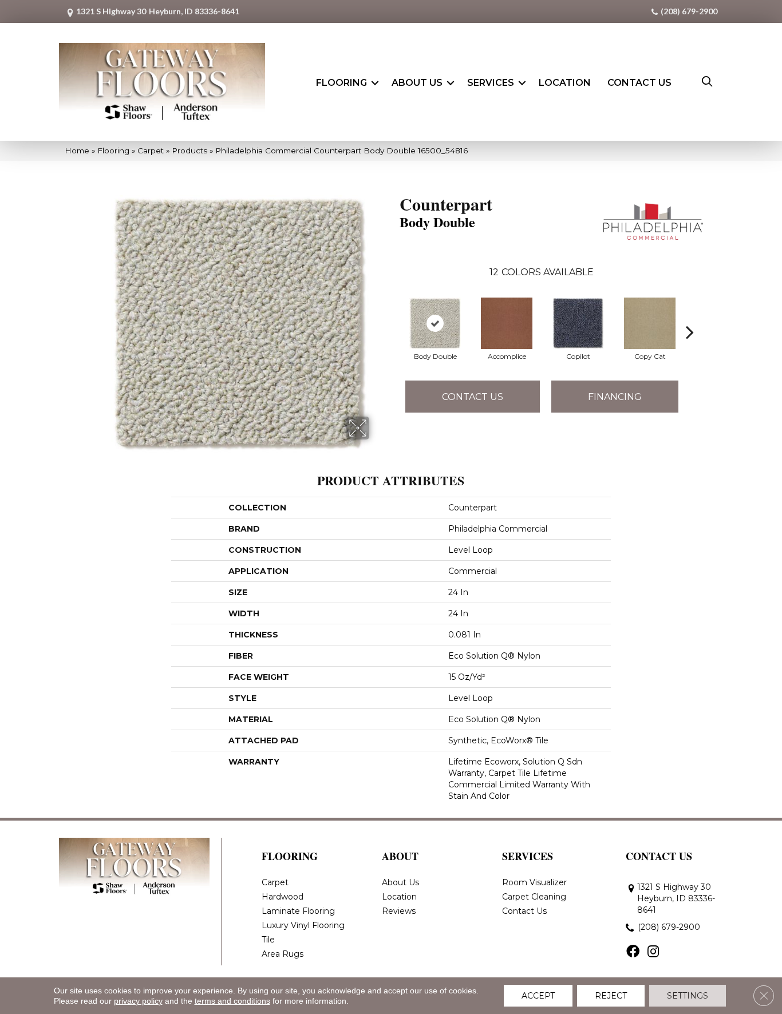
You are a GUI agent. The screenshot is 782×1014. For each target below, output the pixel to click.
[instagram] (653, 952)
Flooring (341, 82)
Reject (611, 996)
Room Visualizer (534, 882)
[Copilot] (578, 323)
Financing (615, 396)
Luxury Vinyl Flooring (303, 925)
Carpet (150, 150)
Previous (393, 314)
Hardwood (282, 897)
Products (189, 150)
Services (490, 82)
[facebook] (632, 952)
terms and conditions (232, 1000)
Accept (538, 996)
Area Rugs (282, 954)
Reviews (399, 911)
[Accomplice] (506, 323)
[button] (375, 83)
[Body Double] (435, 323)
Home (77, 150)
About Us (417, 82)
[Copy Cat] (649, 323)
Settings (687, 996)
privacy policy (138, 1000)
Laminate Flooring (298, 911)
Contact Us (639, 82)
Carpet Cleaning (534, 897)
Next (689, 314)
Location (565, 82)
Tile (268, 939)
